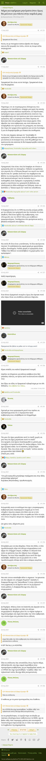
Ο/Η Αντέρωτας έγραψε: (11, 72)
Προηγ (14, 730)
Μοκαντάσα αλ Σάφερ (17, 58)
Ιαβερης (11, 198)
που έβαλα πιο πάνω (17, 386)
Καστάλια (12, 334)
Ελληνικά (6, 750)
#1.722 (43, 67)
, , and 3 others (20, 148)
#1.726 (43, 240)
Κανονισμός (22, 753)
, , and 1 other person (22, 192)
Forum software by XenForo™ (18, 759)
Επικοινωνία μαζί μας (9, 753)
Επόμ (31, 730)
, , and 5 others (18, 458)
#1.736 (43, 574)
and (13, 350)
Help (40, 753)
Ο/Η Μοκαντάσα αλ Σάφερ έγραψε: (14, 36)
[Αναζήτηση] (43, 3)
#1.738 (43, 630)
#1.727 (43, 272)
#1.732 (43, 433)
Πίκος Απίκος (13, 621)
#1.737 (43, 603)
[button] (2, 3)
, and (18, 226)
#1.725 (43, 206)
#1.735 (43, 542)
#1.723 (43, 103)
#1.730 (43, 366)
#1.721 (43, 30)
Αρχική (4, 755)
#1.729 (43, 342)
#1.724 (43, 163)
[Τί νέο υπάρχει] (39, 3)
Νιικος (10, 398)
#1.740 (43, 686)
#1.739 (43, 659)
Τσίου (10, 425)
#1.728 (43, 291)
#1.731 (43, 406)
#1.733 (43, 472)
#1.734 (43, 503)
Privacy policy (32, 753)
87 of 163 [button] (23, 730)
